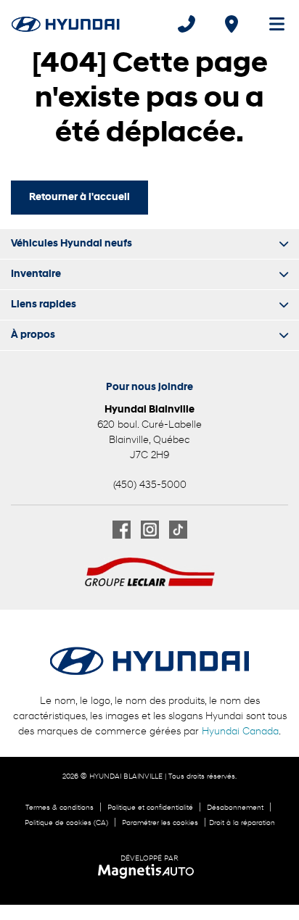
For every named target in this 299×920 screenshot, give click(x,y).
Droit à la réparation (242, 823)
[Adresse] (231, 24)
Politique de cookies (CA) (66, 823)
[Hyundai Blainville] (66, 24)
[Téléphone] (186, 24)
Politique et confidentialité (150, 808)
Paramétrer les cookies (160, 823)
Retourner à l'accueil (79, 197)
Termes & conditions (59, 808)
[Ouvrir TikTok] (178, 530)
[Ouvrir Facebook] (121, 530)
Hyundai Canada (240, 731)
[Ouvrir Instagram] (150, 530)
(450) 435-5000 (150, 485)
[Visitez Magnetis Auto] (150, 871)
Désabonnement (235, 808)
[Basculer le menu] (270, 24)
